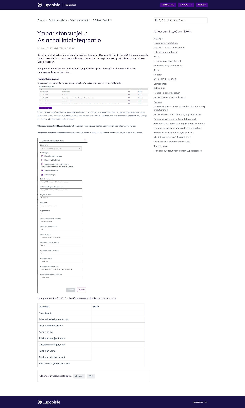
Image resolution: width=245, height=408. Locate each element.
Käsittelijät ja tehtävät (165, 79)
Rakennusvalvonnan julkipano (169, 97)
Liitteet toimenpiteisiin (166, 52)
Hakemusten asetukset (166, 42)
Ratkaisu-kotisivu (58, 20)
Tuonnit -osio (161, 146)
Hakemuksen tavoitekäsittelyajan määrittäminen (179, 123)
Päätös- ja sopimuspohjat (167, 92)
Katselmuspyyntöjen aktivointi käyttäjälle (175, 118)
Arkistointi (159, 88)
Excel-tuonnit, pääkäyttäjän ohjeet (172, 141)
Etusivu (41, 20)
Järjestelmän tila (200, 402)
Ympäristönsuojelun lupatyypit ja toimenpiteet (177, 128)
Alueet (157, 70)
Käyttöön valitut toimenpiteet (169, 47)
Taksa (157, 56)
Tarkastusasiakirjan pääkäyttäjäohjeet (173, 132)
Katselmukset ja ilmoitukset (168, 65)
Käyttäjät (158, 38)
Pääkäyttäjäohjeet (102, 20)
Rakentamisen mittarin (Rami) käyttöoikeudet (177, 114)
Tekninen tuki (168, 5)
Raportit (158, 74)
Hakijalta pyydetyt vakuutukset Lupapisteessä (178, 150)
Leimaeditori (160, 83)
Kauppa (158, 101)
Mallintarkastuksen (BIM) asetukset (172, 137)
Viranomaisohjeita (79, 20)
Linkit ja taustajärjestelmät (167, 61)
